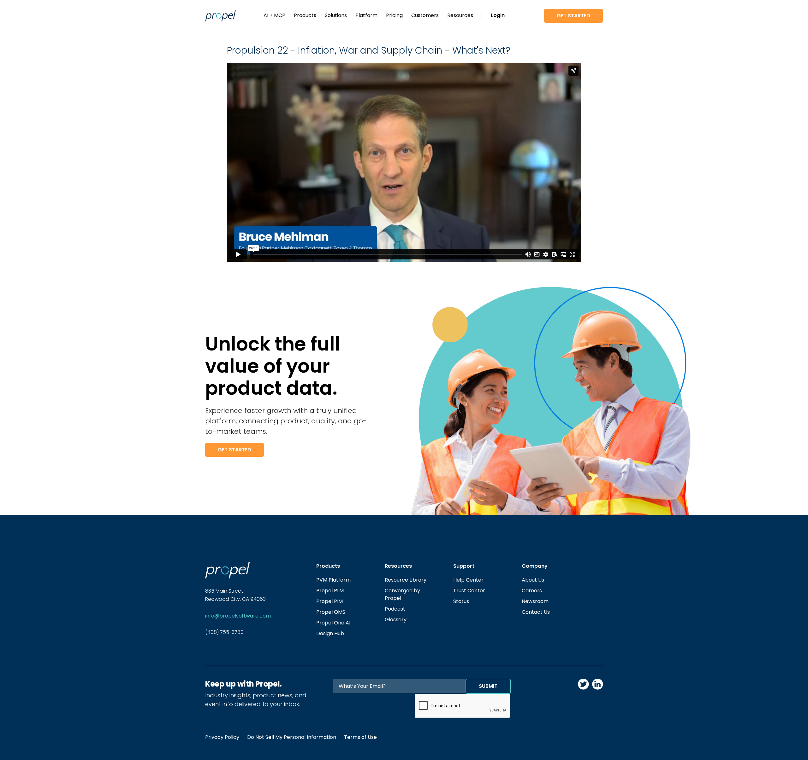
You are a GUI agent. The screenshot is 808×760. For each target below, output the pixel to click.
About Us (533, 579)
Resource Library (405, 579)
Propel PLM (330, 590)
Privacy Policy (222, 737)
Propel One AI (333, 622)
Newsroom (535, 601)
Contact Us (536, 612)
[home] (220, 15)
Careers (532, 590)
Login (498, 15)
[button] (274, 16)
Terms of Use (360, 737)
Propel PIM (329, 601)
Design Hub (330, 633)
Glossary (396, 619)
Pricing (394, 15)
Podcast (395, 608)
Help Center (468, 579)
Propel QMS (330, 612)
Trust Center (469, 590)
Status (461, 601)
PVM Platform (333, 579)
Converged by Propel (402, 594)
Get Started (573, 15)
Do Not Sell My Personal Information (291, 737)
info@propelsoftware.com (238, 615)
